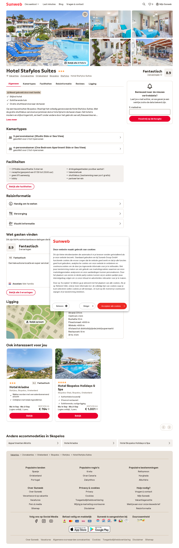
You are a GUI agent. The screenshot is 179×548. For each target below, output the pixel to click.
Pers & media (35, 504)
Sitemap (35, 508)
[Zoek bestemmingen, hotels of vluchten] (144, 4)
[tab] (13, 84)
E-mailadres (135, 107)
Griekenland (35, 475)
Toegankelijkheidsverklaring (89, 500)
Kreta (89, 471)
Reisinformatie (143, 508)
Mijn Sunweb (143, 495)
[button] (47, 38)
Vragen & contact (143, 491)
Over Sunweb (35, 491)
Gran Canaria (89, 475)
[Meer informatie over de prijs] (48, 409)
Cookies (89, 495)
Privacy (89, 491)
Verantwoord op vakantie (35, 495)
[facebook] (36, 522)
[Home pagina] (14, 4)
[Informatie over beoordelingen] (161, 74)
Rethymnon (143, 471)
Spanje (35, 471)
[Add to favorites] (85, 14)
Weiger (86, 306)
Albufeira (143, 480)
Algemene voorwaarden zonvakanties (71, 539)
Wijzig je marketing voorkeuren (89, 504)
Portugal (35, 480)
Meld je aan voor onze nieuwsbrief (143, 504)
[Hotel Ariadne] (29, 385)
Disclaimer (89, 508)
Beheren (59, 306)
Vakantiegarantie (143, 500)
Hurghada (143, 475)
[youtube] (51, 522)
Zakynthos (89, 480)
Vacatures (35, 500)
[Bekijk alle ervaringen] (158, 73)
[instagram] (44, 522)
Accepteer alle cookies (111, 306)
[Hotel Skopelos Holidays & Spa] (78, 385)
